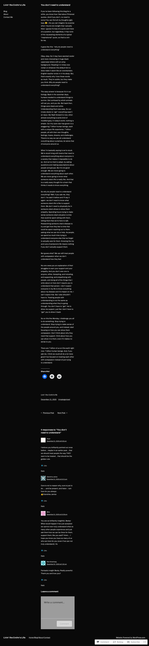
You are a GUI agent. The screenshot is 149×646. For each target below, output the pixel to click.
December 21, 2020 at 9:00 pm (57, 441)
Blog (36, 638)
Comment (64, 623)
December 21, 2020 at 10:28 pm (57, 514)
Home (31, 638)
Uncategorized (64, 399)
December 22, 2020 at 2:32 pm (57, 564)
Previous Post (48, 413)
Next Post (61, 413)
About (40, 638)
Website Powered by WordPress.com (130, 638)
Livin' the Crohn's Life (14, 5)
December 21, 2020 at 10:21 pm (57, 479)
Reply (43, 471)
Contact (47, 638)
